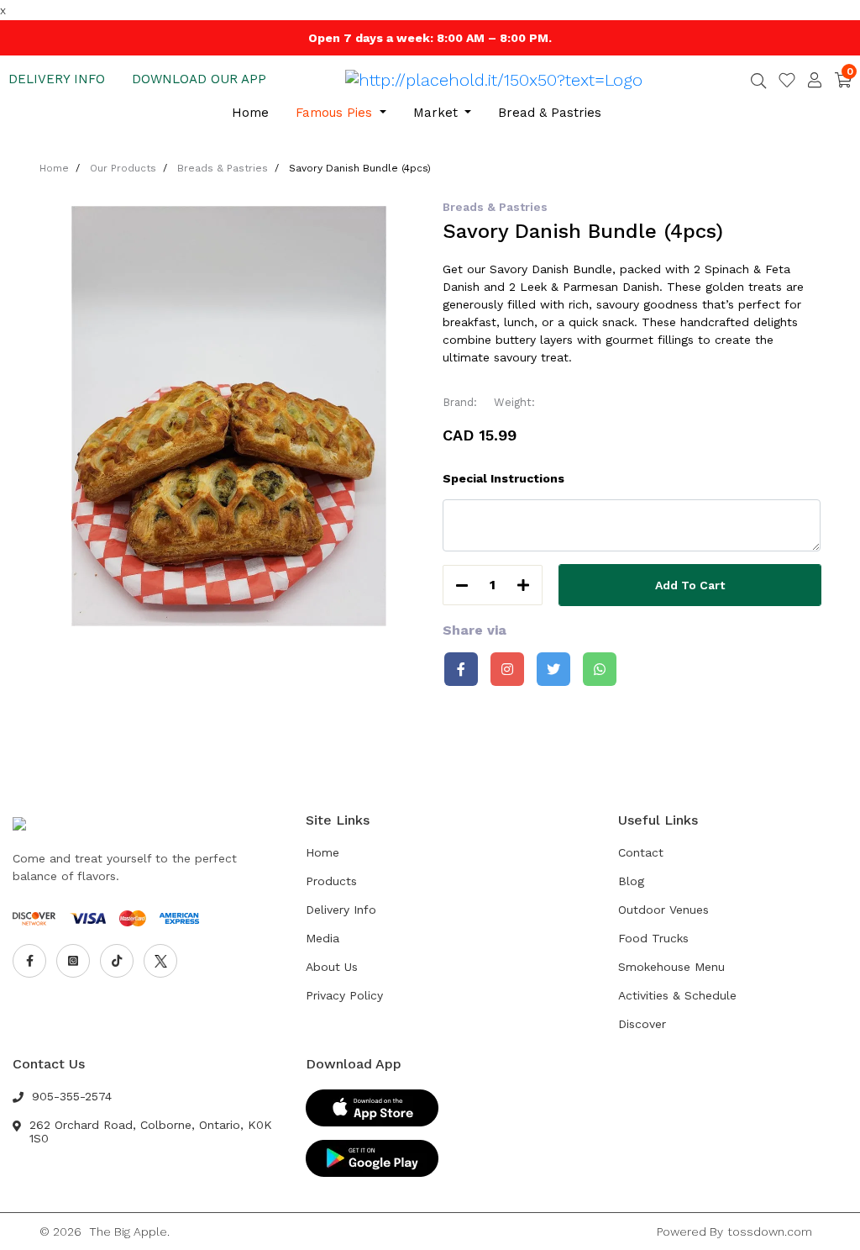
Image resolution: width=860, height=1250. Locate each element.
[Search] (758, 82)
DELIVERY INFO (56, 79)
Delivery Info (341, 909)
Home (250, 112)
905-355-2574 (72, 1096)
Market (437, 112)
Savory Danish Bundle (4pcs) (360, 168)
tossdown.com (769, 1231)
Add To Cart (690, 585)
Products (331, 881)
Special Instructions (503, 478)
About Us (332, 966)
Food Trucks (653, 938)
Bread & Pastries (549, 112)
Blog (631, 881)
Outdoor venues (663, 909)
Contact (640, 852)
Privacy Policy (344, 995)
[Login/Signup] (814, 79)
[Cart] (843, 79)
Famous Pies (336, 112)
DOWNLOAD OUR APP (199, 79)
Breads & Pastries (222, 168)
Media (322, 938)
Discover (642, 1024)
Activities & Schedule (677, 995)
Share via (474, 630)
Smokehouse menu (671, 966)
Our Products (123, 168)
